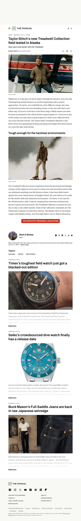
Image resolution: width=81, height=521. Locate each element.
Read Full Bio (24, 245)
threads (68, 235)
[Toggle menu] (9, 28)
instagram (59, 235)
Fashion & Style (14, 260)
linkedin (62, 235)
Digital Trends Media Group (15, 508)
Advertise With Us (46, 501)
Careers (28, 508)
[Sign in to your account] (68, 28)
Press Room (13, 511)
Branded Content (13, 504)
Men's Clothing (30, 254)
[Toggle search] (71, 28)
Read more (12, 326)
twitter (65, 235)
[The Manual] (22, 28)
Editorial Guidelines (46, 498)
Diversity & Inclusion (47, 508)
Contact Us (11, 498)
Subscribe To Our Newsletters (16, 495)
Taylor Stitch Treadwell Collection (40, 221)
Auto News (11, 254)
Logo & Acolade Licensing (15, 501)
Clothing (20, 254)
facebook (56, 235)
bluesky (72, 235)
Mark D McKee (14, 51)
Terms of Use (58, 508)
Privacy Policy (68, 508)
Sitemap (21, 511)
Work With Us (35, 508)
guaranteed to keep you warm (35, 124)
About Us (43, 495)
